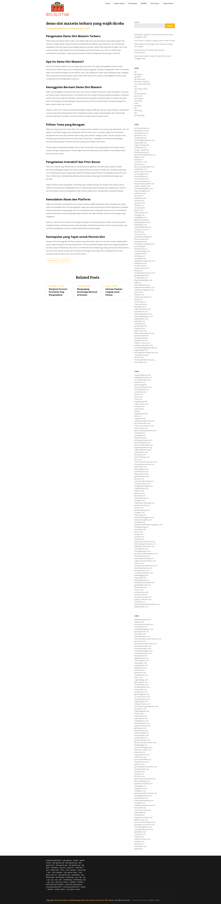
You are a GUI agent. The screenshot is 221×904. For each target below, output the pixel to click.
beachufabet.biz (140, 808)
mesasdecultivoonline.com (144, 464)
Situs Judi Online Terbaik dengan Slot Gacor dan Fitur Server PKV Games (84, 900)
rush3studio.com (140, 392)
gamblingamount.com (142, 585)
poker (136, 103)
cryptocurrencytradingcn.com (145, 561)
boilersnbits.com (140, 467)
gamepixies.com (140, 728)
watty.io (137, 411)
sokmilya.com (139, 841)
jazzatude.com (139, 203)
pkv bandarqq (139, 115)
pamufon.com (139, 764)
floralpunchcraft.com (142, 505)
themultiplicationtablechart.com (146, 352)
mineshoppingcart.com (142, 648)
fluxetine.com (139, 295)
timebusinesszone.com (142, 597)
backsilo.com (139, 537)
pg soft (71, 867)
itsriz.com (137, 416)
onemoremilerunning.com (144, 481)
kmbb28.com (139, 837)
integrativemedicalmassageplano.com (148, 525)
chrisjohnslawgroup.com (143, 747)
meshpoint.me (139, 433)
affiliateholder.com (141, 607)
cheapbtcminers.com (142, 704)
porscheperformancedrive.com (145, 767)
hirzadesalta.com (140, 656)
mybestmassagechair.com (144, 290)
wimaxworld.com (140, 241)
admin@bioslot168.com (58, 28)
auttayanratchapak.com (143, 440)
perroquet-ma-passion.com (144, 824)
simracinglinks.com (141, 174)
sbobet (73, 882)
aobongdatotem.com (142, 636)
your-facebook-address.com (144, 822)
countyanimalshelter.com (143, 573)
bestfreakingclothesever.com (145, 544)
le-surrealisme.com (141, 179)
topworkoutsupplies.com (143, 651)
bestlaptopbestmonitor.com (144, 273)
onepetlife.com (139, 803)
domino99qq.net (140, 385)
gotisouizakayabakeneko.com (145, 430)
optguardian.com (140, 668)
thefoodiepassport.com (143, 314)
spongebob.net (139, 435)
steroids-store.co (140, 266)
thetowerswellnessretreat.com (145, 793)
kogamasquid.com (141, 350)
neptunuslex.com (140, 143)
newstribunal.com (140, 627)
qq (82, 875)
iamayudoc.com (140, 709)
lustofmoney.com (140, 594)
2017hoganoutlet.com (142, 380)
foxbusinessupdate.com (143, 520)
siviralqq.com (139, 539)
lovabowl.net (139, 622)
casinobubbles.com (141, 660)
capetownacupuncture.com (144, 421)
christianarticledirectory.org (144, 360)
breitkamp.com (139, 752)
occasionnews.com (141, 592)
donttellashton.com (141, 389)
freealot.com (139, 713)
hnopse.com (139, 590)
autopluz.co (138, 159)
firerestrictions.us (140, 249)
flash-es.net (138, 532)
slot (47, 870)
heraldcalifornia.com (141, 723)
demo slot (138, 96)
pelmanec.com (139, 382)
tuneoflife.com (139, 602)
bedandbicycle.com (141, 721)
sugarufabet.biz (140, 812)
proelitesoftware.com (142, 740)
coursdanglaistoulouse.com (144, 140)
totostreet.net (139, 670)
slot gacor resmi (70, 872)
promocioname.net (141, 239)
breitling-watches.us (141, 152)
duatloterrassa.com (141, 762)
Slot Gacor (155, 3)
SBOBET (144, 3)
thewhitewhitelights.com (143, 280)
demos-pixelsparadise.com (144, 167)
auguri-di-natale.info (141, 145)
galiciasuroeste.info (141, 220)
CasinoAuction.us (140, 304)
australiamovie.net (141, 133)
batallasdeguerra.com (142, 222)
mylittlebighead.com (141, 711)
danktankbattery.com (142, 510)
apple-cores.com (140, 331)
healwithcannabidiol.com (143, 783)
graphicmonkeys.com (142, 726)
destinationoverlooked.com (144, 582)
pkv (135, 72)
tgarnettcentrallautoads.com (145, 155)
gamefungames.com (142, 694)
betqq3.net (138, 299)
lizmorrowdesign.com (142, 781)
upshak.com (138, 534)
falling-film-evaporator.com (144, 546)
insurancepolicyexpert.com (144, 184)
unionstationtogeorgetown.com (146, 706)
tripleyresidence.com (142, 755)
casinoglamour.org (141, 355)
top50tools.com (140, 193)
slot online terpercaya (142, 84)
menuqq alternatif (53, 860)
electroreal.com (140, 641)
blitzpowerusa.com (141, 474)
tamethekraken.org (141, 769)
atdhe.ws (137, 282)
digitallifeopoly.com (141, 658)
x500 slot (79, 867)
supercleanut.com (141, 718)
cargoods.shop (139, 418)
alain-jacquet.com (141, 428)
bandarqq (137, 106)
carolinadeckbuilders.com (143, 188)
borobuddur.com (140, 689)
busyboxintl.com (140, 438)
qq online (137, 77)
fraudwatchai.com (141, 675)
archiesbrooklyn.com (142, 251)
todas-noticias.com (141, 404)
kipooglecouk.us (140, 307)
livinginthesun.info (141, 414)
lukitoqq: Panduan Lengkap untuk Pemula (113, 292)
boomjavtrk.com (140, 846)
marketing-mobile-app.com (144, 503)
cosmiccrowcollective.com (144, 426)
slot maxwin (71, 870)
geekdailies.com (140, 832)
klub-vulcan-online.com (142, 750)
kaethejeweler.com (141, 798)
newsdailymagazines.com (143, 629)
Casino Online (119, 3)
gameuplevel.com (140, 682)
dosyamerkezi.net (140, 176)
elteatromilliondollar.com (143, 445)
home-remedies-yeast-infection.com (147, 639)
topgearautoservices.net (143, 817)
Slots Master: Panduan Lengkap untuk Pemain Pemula (154, 40)
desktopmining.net (141, 338)
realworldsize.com (141, 452)
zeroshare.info (139, 208)
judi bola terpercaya (73, 884)
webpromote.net (140, 263)
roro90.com (138, 394)
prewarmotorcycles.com (143, 171)
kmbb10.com (139, 491)
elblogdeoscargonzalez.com (144, 261)
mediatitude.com (140, 169)
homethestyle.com (141, 685)
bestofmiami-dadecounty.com (145, 644)
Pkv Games (132, 3)
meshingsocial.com (141, 498)
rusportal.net (139, 409)
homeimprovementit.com (143, 624)
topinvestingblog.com (142, 191)
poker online (60, 889)
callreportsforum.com (142, 839)
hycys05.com (139, 479)
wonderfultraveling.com (143, 237)
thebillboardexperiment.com (144, 805)
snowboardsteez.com (142, 484)
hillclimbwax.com (140, 587)
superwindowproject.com (143, 316)
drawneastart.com (141, 730)
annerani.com (139, 200)
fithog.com (138, 270)
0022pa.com (139, 205)
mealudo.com (139, 512)
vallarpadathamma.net (142, 450)
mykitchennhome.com (142, 309)
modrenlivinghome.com (143, 827)
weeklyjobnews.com (141, 570)
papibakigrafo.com (141, 319)
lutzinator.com (139, 771)
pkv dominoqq (139, 79)
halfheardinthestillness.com (144, 287)
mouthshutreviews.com (143, 653)
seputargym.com (140, 663)
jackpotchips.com (140, 738)
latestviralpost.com (141, 469)
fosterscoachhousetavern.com (145, 462)
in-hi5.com (138, 399)
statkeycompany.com (142, 186)
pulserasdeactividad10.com (144, 333)
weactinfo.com (139, 496)
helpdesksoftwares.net (142, 619)
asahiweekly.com (140, 716)
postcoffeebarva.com (142, 442)
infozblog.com (139, 256)
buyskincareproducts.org (143, 345)
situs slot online (61, 882)
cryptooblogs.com (141, 680)
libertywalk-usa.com (141, 130)
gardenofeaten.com (141, 476)
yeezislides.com (140, 634)
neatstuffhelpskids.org (142, 227)
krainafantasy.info (141, 401)
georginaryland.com (141, 275)
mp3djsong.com (140, 138)
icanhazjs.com (139, 321)
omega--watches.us (141, 150)
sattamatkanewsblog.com (144, 558)
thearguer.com (139, 500)
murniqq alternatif (53, 887)
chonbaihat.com (140, 258)
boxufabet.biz (139, 815)
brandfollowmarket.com (143, 568)
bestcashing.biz (140, 246)
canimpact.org (139, 323)
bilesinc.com (138, 210)
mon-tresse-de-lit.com (142, 810)
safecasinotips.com (141, 735)
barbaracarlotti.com (141, 336)
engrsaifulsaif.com (141, 701)
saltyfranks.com (140, 198)
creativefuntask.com (141, 699)
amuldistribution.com (142, 687)
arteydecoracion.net (141, 268)
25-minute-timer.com (142, 697)
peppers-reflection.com (143, 599)
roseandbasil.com (140, 278)
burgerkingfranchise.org (143, 447)
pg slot (63, 867)
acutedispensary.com (142, 556)
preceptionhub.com (141, 631)
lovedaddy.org (139, 522)
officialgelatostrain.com (143, 796)
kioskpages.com (140, 786)
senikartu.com (139, 406)
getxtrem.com (139, 493)
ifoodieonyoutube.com (142, 646)
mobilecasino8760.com (143, 297)
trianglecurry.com (140, 788)
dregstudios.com (140, 225)
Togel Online (168, 3)
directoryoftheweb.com (143, 387)
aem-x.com (138, 677)
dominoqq (138, 101)
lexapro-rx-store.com (142, 343)
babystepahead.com (141, 580)
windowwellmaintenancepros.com (147, 604)
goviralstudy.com (140, 326)
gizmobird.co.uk (140, 135)
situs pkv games (140, 93)
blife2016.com (139, 776)
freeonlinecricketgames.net (144, 244)
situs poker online (140, 89)
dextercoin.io (139, 357)
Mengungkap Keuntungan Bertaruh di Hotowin (87, 292)
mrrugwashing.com (141, 527)
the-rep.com (138, 196)
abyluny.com (139, 844)
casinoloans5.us (140, 302)
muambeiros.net (140, 254)
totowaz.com (139, 563)
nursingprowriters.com (142, 551)
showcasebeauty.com (142, 181)
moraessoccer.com (141, 229)
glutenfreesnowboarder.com (145, 779)
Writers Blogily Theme (151, 900)
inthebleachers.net (141, 340)
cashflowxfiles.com (141, 488)
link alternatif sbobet (55, 884)
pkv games (138, 74)
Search (136, 22)
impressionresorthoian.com (144, 541)
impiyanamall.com (141, 665)
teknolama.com (140, 455)
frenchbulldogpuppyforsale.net (145, 348)
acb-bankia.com (140, 529)
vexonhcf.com (139, 164)
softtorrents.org (140, 757)
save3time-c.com (140, 162)
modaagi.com (139, 215)
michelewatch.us (140, 147)
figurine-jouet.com (141, 820)
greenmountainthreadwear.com (146, 553)
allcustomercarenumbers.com (145, 742)
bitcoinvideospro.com (142, 423)
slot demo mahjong (141, 81)
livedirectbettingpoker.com (144, 517)
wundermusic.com (141, 692)
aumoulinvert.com (141, 311)
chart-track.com (140, 234)
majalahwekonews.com (143, 377)
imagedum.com (140, 791)
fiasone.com (139, 508)
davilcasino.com (140, 672)
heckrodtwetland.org (142, 285)
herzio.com (138, 397)
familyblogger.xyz (140, 745)
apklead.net (138, 849)
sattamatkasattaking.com (143, 800)
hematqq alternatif (71, 887)
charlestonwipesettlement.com (145, 566)
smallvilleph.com (140, 217)
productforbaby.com (142, 457)
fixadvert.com (139, 157)
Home (107, 3)
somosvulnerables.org (142, 759)
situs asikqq (138, 98)
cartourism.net (139, 328)
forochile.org (139, 232)
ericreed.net (138, 292)
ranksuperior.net (140, 578)
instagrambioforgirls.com (143, 486)
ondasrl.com (139, 774)
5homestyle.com (140, 362)
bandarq (54, 867)
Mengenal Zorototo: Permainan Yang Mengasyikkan (58, 292)
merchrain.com (139, 834)
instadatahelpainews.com (143, 829)
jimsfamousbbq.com (142, 128)
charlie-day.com (140, 515)
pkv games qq (58, 863)
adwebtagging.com (141, 575)
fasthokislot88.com (141, 733)
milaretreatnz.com (141, 212)
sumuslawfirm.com (141, 549)
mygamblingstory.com (142, 375)
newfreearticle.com (141, 471)
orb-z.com (138, 459)
